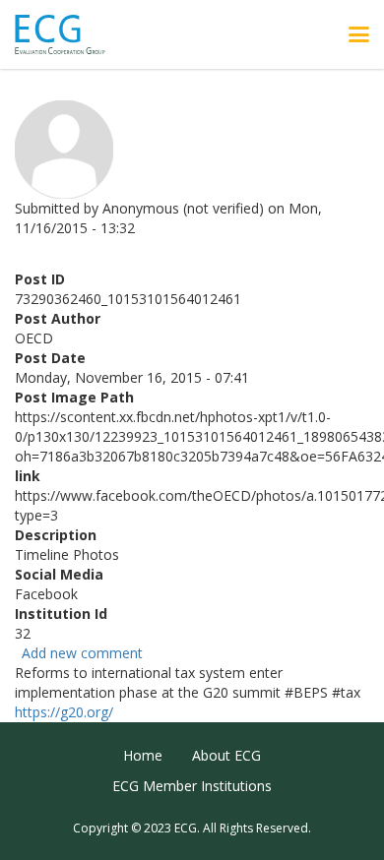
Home (142, 755)
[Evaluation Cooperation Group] (67, 35)
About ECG (226, 755)
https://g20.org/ (64, 712)
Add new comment (82, 653)
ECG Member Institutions (192, 785)
